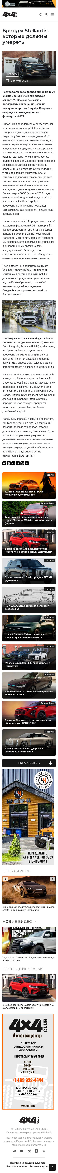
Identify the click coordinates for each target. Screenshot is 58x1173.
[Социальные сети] (40, 14)
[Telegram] (18, 463)
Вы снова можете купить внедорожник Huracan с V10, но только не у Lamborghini (28, 908)
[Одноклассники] (9, 463)
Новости (12, 74)
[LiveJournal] (27, 463)
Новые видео (19, 921)
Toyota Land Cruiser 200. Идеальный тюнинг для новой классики (28, 959)
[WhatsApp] (22, 463)
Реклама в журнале (40, 1166)
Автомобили (47, 503)
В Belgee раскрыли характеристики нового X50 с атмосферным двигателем (28, 1006)
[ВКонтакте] (4, 463)
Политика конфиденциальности (27, 1162)
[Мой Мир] (13, 463)
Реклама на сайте (17, 1166)
